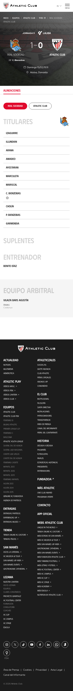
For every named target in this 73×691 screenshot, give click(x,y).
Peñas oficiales (44, 377)
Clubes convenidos (12, 592)
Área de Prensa (44, 424)
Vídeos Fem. (8, 390)
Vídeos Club (8, 399)
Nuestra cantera (11, 582)
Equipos (16, 18)
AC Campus (8, 619)
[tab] (15, 106)
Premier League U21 (11, 428)
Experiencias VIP (10, 517)
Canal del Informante (47, 428)
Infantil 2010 (9, 471)
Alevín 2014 (8, 487)
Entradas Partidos (11, 513)
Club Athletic (43, 373)
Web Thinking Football (47, 561)
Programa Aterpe (45, 497)
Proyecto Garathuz (12, 596)
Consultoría (9, 607)
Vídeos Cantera (10, 394)
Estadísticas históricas (47, 462)
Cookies (27, 669)
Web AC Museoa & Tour (47, 540)
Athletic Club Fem (11, 416)
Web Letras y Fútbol (46, 565)
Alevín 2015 (8, 492)
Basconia (7, 437)
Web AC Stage (43, 582)
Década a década (45, 445)
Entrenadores (43, 471)
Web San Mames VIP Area (48, 544)
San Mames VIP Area (12, 560)
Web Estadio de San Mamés (49, 536)
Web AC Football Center (48, 569)
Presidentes (42, 466)
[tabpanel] (36, 210)
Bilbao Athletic (10, 424)
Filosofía (41, 403)
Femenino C (8, 433)
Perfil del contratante (47, 432)
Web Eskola (42, 590)
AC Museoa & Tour (11, 556)
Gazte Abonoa (43, 369)
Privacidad (41, 669)
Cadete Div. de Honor (12, 458)
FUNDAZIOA (44, 479)
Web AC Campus (44, 573)
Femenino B (8, 420)
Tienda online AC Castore (14, 535)
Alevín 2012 (8, 483)
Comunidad (42, 386)
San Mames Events (11, 564)
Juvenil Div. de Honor (12, 445)
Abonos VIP (42, 381)
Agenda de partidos (12, 500)
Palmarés (41, 450)
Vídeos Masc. (9, 386)
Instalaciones (43, 411)
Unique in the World (46, 527)
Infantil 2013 (9, 475)
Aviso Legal (56, 669)
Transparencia (43, 420)
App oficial (44, 514)
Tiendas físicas (9, 539)
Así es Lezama (9, 585)
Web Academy (43, 586)
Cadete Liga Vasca (11, 454)
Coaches (7, 610)
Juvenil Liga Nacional (13, 450)
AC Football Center (12, 600)
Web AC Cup (42, 578)
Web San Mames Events (47, 552)
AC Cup (6, 614)
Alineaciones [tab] (12, 90)
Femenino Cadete (10, 462)
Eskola (6, 627)
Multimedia (8, 369)
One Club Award (44, 492)
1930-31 (42, 18)
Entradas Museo (10, 522)
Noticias (7, 365)
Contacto (43, 505)
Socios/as (41, 365)
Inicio (5, 18)
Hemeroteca (8, 373)
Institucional (43, 399)
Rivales (40, 458)
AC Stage (7, 623)
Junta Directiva (44, 407)
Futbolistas (42, 454)
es (58, 6)
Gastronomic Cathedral (14, 569)
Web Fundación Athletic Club (50, 557)
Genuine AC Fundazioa (13, 496)
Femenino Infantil (11, 479)
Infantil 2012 (9, 466)
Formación (8, 603)
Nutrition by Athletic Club (49, 595)
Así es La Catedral (11, 552)
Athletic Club (29, 18)
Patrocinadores (44, 415)
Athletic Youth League (13, 441)
